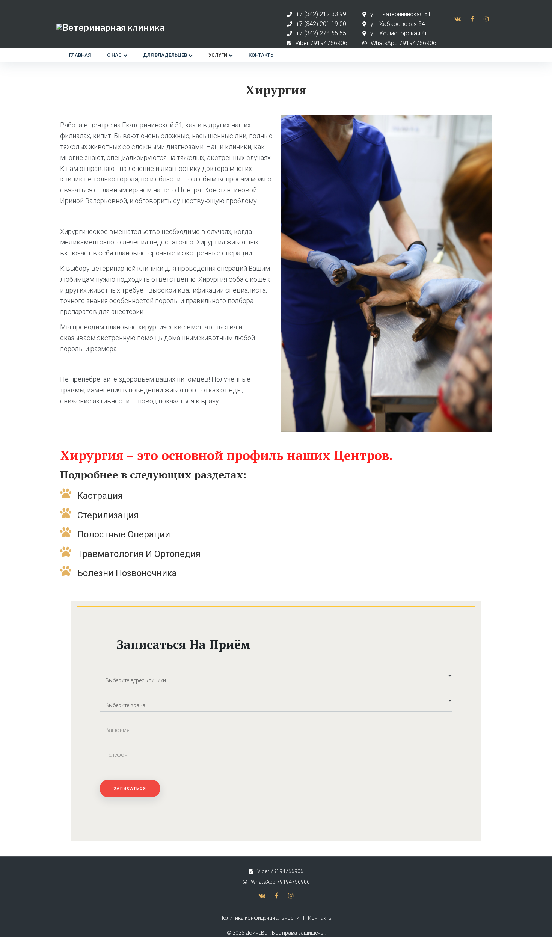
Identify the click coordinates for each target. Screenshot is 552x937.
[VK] (457, 18)
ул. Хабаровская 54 (397, 23)
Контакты (320, 918)
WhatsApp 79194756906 (403, 43)
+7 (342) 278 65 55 (321, 33)
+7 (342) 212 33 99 (321, 14)
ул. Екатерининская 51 (400, 14)
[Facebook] (472, 18)
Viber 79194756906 (321, 43)
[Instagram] (486, 18)
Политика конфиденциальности (259, 918)
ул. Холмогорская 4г (399, 33)
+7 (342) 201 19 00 (321, 23)
